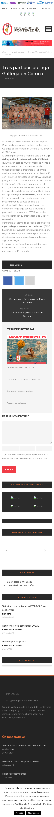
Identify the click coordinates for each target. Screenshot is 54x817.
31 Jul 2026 (7, 649)
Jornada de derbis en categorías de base (24, 379)
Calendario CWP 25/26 (19, 582)
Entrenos (7, 630)
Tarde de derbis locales (16, 403)
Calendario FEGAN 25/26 (20, 585)
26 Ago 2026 (7, 617)
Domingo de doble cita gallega (20, 391)
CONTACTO (45, 9)
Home (5, 52)
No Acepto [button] (33, 813)
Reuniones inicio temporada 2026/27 (21, 625)
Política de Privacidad (28, 804)
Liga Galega (16, 265)
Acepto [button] (19, 813)
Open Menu (48, 29)
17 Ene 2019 (7, 78)
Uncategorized (18, 52)
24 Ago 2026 (8, 633)
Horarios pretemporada (14, 641)
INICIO (5, 9)
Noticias (6, 614)
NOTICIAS (31, 9)
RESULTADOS (17, 9)
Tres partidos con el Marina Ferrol (21, 367)
